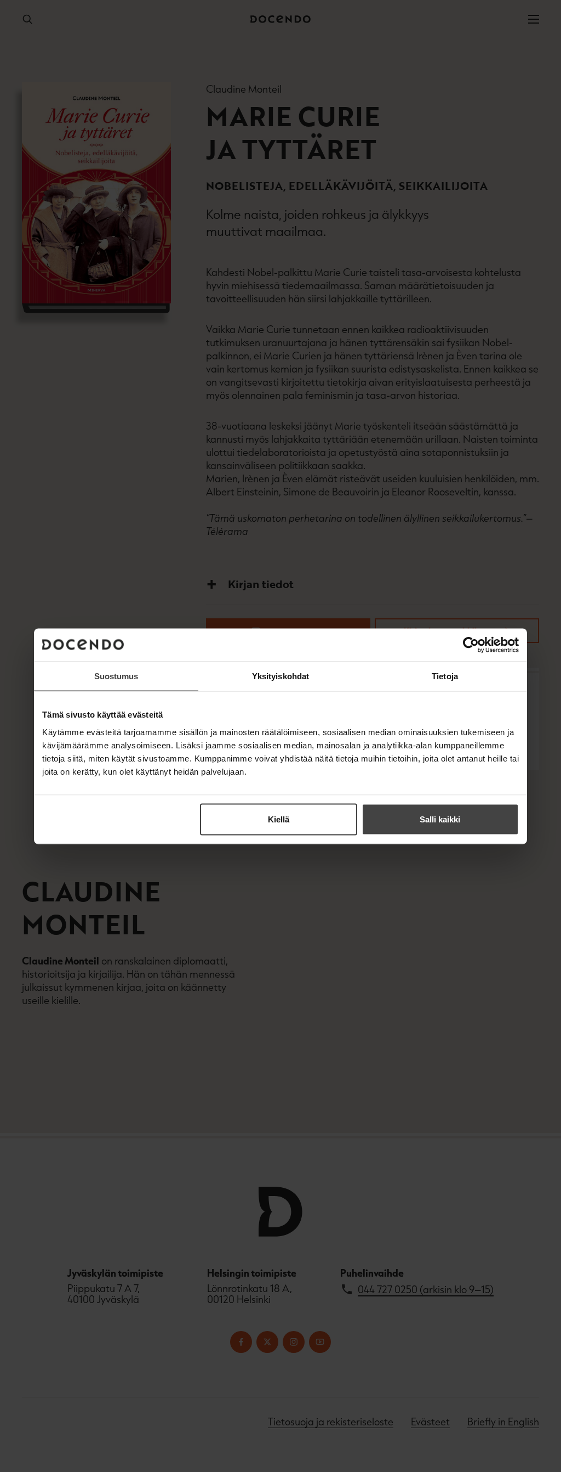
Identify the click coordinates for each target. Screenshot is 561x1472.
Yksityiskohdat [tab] (280, 675)
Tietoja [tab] (445, 675)
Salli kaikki (440, 819)
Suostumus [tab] (116, 675)
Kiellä (278, 819)
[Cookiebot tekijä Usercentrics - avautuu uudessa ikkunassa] (471, 644)
